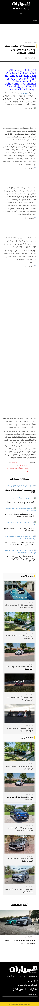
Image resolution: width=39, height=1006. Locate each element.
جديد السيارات (23, 462)
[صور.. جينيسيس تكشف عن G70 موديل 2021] (19, 486)
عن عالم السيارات (32, 976)
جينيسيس (24, 92)
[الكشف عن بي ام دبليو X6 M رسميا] (19, 498)
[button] (33, 924)
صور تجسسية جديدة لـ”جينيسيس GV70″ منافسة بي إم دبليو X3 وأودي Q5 (19, 543)
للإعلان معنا (19, 976)
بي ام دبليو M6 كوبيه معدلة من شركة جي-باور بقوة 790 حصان (20, 515)
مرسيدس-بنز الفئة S (29, 445)
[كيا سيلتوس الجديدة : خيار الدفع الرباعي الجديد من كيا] (19, 523)
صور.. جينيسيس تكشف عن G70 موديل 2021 (20, 491)
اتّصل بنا (9, 976)
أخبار (36, 937)
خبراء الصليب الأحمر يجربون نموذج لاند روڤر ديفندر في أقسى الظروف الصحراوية (20, 558)
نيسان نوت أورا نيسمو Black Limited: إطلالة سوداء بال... (20, 942)
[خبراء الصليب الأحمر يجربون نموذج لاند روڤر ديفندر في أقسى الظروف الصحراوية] (19, 552)
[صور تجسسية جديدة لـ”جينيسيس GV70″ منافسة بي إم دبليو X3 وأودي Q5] (19, 538)
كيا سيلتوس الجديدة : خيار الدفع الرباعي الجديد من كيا (19, 529)
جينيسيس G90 (23, 465)
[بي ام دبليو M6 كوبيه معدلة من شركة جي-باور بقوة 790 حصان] (19, 509)
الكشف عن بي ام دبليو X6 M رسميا (21, 502)
